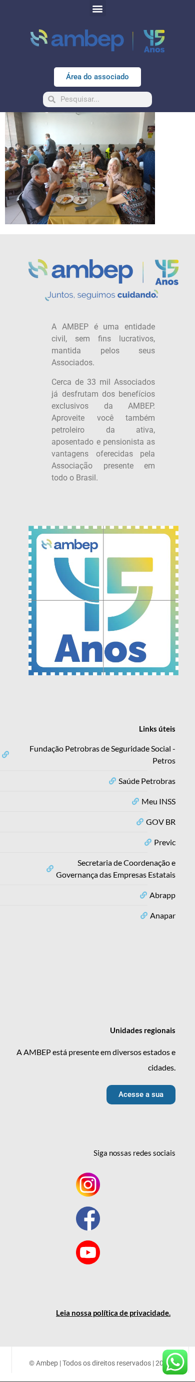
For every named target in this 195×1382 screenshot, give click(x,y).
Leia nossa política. (113, 1312)
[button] (98, 8)
